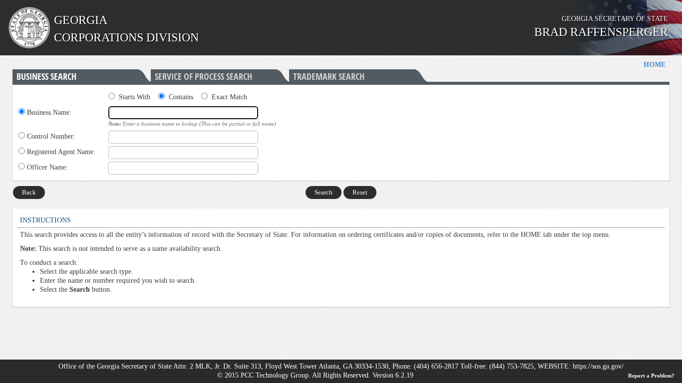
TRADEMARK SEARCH (328, 76)
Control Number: (51, 136)
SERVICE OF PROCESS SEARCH (203, 76)
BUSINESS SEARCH (46, 76)
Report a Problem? (651, 376)
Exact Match (229, 97)
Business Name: (49, 112)
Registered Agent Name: (61, 152)
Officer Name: (47, 167)
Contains (181, 97)
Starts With (134, 97)
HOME (655, 64)
